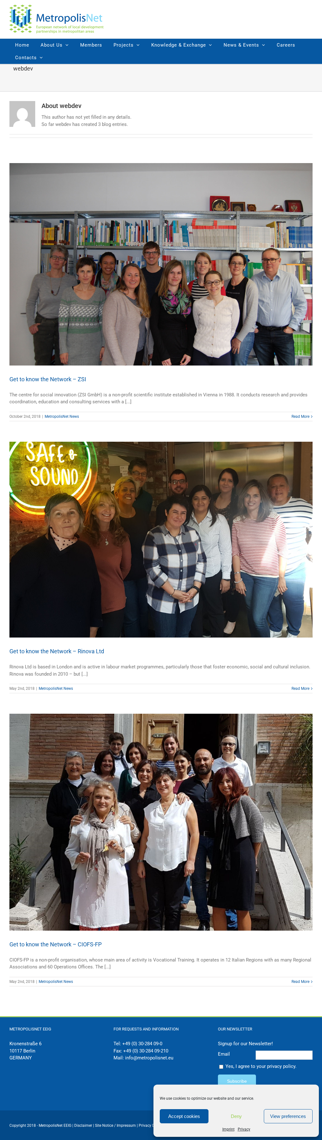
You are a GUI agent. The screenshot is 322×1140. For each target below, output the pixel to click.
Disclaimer (83, 1125)
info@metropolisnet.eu (149, 1058)
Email (224, 1054)
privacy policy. (282, 1066)
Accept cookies (184, 1116)
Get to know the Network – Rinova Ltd (56, 651)
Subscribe (237, 1081)
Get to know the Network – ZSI (47, 379)
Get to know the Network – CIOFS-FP (55, 944)
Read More (300, 416)
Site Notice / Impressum (116, 1125)
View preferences (288, 1116)
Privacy (244, 1129)
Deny (236, 1116)
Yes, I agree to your (261, 1066)
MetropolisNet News (62, 416)
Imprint (228, 1129)
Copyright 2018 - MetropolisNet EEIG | (41, 1125)
